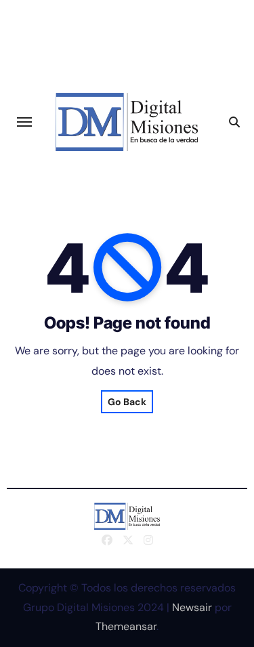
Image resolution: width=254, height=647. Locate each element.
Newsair (192, 607)
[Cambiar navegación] (24, 122)
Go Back (127, 402)
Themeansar (126, 626)
